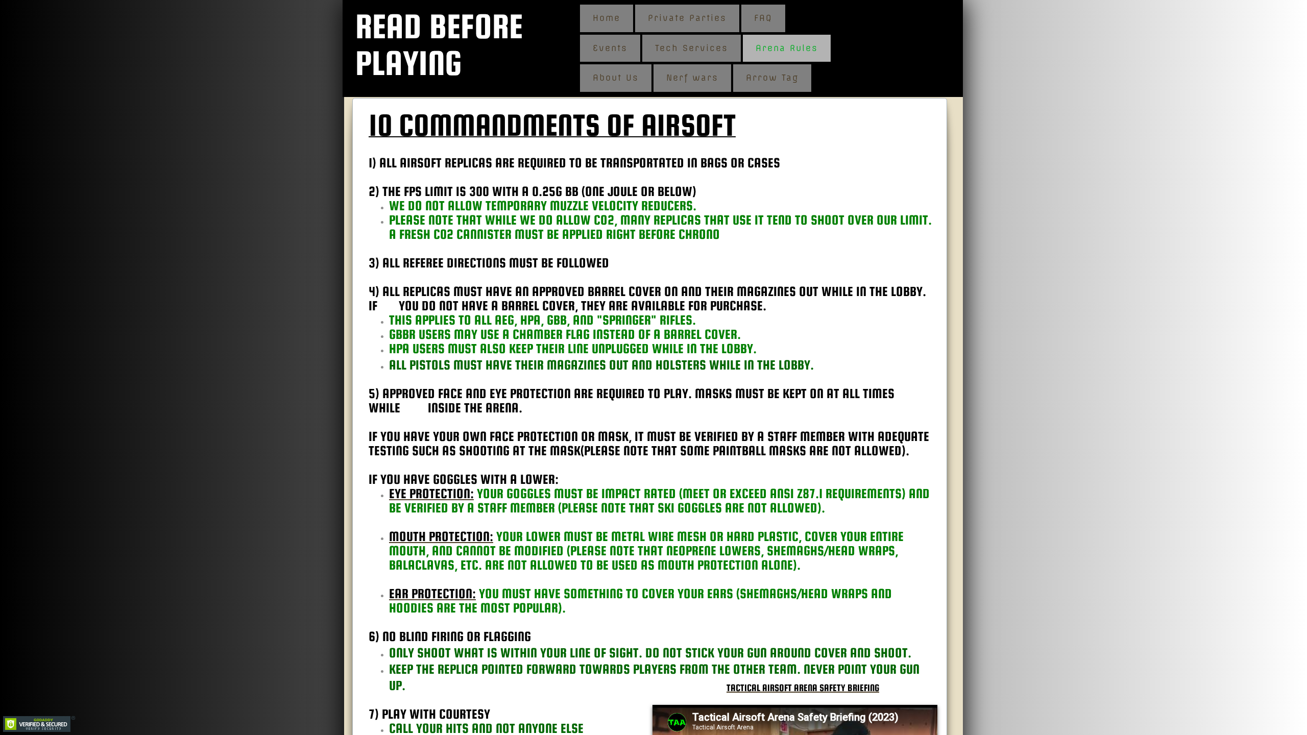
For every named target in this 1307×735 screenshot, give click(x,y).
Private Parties (687, 18)
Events (610, 48)
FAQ (763, 18)
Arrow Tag (772, 77)
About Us (616, 77)
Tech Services (691, 48)
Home (606, 18)
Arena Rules (787, 48)
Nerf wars (692, 77)
